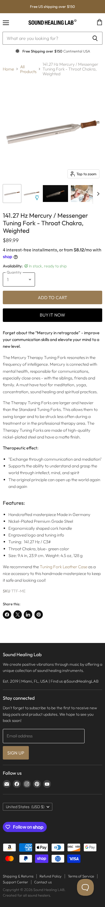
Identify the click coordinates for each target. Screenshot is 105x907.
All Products (28, 69)
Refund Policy (50, 876)
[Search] (95, 38)
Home (8, 69)
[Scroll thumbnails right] (97, 193)
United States (25, 806)
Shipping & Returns (18, 876)
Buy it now (53, 315)
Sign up (15, 753)
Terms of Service (81, 876)
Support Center (15, 882)
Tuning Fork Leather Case (63, 566)
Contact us (43, 882)
